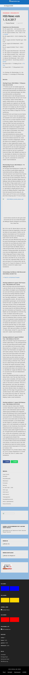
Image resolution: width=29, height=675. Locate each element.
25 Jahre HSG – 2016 (8, 487)
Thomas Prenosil (10, 23)
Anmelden (3, 654)
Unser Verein (6, 474)
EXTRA (6, 34)
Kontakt (10, 672)
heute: (2, 640)
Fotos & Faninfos (7, 503)
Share (7, 461)
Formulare (5, 483)
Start (4, 672)
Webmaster (5, 480)
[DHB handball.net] (5, 629)
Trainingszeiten (6, 497)
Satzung (5, 485)
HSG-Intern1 (6, 492)
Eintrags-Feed (4, 656)
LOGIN (24, 672)
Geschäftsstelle (6, 478)
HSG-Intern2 (6, 494)
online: (2, 637)
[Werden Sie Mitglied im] (9, 555)
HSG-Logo (5, 489)
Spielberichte (14, 13)
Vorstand (5, 476)
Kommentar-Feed (5, 659)
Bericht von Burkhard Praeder (11, 277)
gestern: (3, 642)
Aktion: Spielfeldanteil (8, 501)
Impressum (17, 672)
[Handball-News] (5, 609)
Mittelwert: (3, 645)
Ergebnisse (6, 13)
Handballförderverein (8, 499)
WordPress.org (4, 661)
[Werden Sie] (6, 543)
